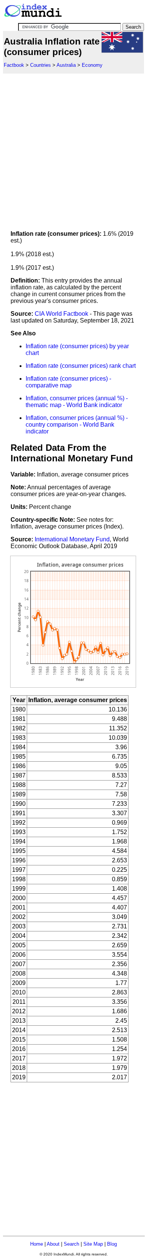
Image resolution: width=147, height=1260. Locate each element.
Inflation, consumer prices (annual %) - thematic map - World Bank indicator (77, 401)
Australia (66, 65)
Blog (112, 1244)
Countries (40, 65)
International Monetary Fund (72, 539)
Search (71, 1244)
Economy (92, 65)
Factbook (14, 65)
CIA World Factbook (61, 313)
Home (36, 1244)
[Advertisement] (73, 147)
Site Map (93, 1244)
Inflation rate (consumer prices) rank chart (81, 366)
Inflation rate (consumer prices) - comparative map (68, 382)
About (53, 1244)
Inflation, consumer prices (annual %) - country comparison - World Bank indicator (77, 425)
